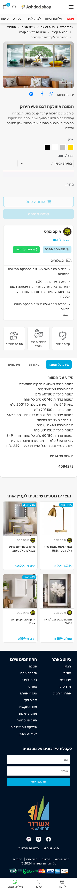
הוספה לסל (35, 201)
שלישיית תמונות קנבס (32, 32)
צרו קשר (65, 680)
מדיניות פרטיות (28, 848)
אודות (67, 673)
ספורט (17, 18)
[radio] (71, 147)
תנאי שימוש (51, 848)
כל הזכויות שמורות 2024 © (38, 863)
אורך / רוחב (65, 155)
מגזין (67, 666)
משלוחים (14, 364)
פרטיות (46, 859)
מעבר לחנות (61, 240)
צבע (70, 139)
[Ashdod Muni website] (38, 813)
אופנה (70, 18)
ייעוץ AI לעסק (28, 734)
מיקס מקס (60, 540)
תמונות (11, 27)
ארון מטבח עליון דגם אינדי (23, 621)
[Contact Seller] (26, 249)
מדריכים (65, 687)
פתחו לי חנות (62, 693)
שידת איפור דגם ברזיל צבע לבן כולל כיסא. (22, 548)
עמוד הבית (66, 27)
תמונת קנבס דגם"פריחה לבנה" (57, 621)
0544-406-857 (55, 249)
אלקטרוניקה (53, 18)
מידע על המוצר (58, 364)
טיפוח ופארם (28, 693)
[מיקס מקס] (70, 540)
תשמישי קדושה (27, 720)
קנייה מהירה (38, 214)
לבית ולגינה (33, 18)
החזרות (17, 859)
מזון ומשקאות (28, 707)
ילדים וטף (30, 700)
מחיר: (70, 184)
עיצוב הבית (28, 27)
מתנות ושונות (28, 713)
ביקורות (34, 364)
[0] (5, 7)
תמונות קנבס (60, 32)
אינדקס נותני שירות (23, 727)
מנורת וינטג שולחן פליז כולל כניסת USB (58, 548)
